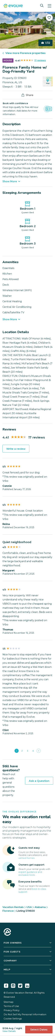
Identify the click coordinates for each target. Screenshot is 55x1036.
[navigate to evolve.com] (7, 932)
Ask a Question (39, 780)
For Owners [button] (13, 942)
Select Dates (39, 1029)
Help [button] (7, 969)
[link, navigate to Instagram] (13, 985)
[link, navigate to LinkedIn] (27, 985)
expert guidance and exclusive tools (30, 873)
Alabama (40, 907)
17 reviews (40, 60)
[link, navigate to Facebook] (6, 985)
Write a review (16, 448)
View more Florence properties (26, 53)
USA (29, 907)
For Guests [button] (12, 951)
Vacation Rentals (13, 907)
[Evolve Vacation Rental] (13, 6)
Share (29, 95)
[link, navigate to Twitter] (20, 985)
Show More (9, 181)
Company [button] (10, 960)
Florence (8, 910)
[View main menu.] (49, 6)
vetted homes (26, 858)
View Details (9, 1031)
